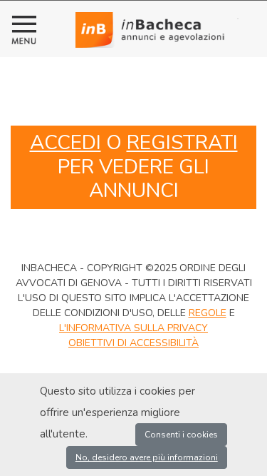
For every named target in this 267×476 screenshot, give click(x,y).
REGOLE (207, 313)
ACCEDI (65, 142)
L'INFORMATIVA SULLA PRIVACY (133, 328)
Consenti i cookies (181, 434)
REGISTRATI (182, 142)
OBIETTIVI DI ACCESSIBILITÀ (133, 343)
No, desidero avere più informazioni (146, 457)
